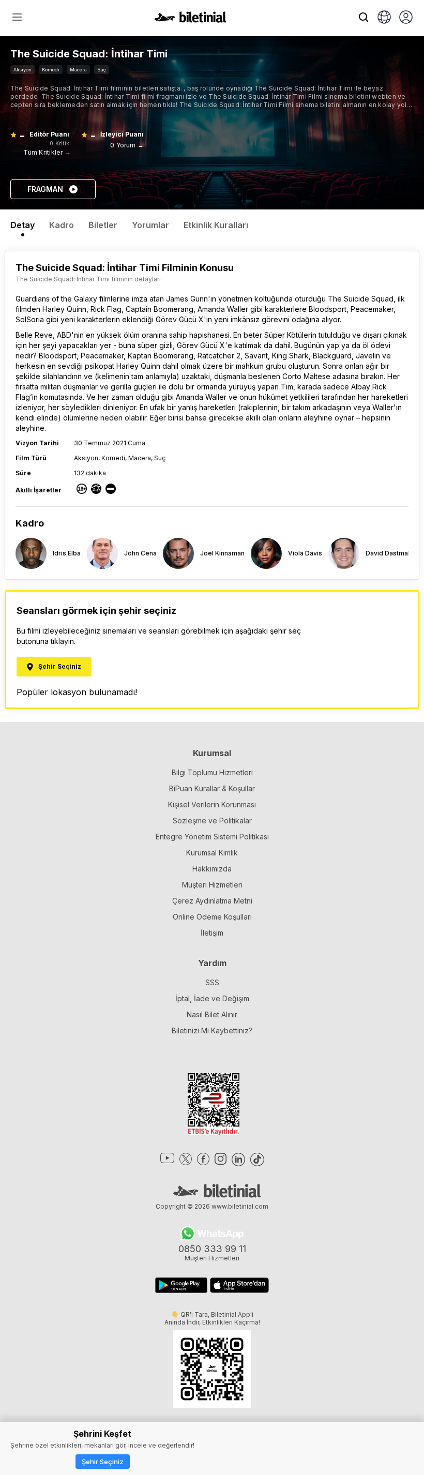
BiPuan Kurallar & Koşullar (212, 788)
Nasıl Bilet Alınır (212, 1014)
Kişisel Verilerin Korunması (212, 804)
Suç (101, 69)
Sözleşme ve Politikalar (212, 820)
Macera (78, 69)
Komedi (50, 69)
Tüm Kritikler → (47, 152)
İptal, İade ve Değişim (212, 998)
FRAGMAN (45, 189)
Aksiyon (22, 69)
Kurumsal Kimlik (212, 852)
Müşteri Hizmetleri (212, 884)
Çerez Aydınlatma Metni (212, 900)
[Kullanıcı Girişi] (406, 18)
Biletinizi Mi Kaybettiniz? (212, 1030)
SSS (212, 982)
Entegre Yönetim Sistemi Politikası (212, 836)
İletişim (212, 932)
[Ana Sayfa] (190, 19)
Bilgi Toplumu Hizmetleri (212, 772)
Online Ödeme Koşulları (212, 916)
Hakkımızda (212, 868)
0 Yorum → (127, 145)
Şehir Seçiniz (103, 1461)
